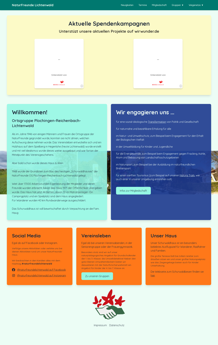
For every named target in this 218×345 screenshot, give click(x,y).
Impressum (100, 325)
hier (153, 275)
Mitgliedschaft (159, 5)
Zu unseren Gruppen (97, 276)
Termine (143, 5)
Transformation (157, 121)
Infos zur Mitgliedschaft (133, 190)
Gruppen (178, 5)
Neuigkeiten (127, 5)
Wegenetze (196, 5)
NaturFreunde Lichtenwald (32, 5)
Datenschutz (116, 325)
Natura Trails (187, 175)
